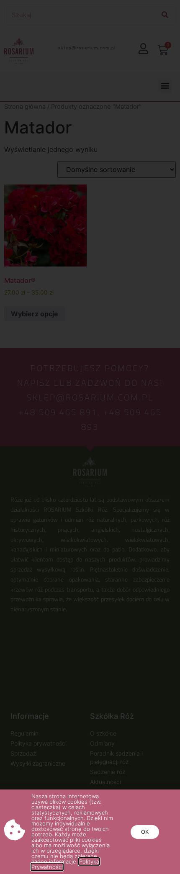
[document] (90, 437)
